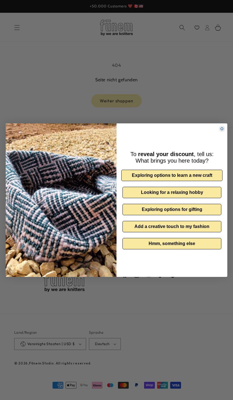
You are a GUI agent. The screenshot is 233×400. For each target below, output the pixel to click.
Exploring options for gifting (172, 209)
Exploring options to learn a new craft (172, 175)
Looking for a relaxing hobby (172, 192)
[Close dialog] (222, 129)
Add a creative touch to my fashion (171, 226)
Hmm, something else (172, 243)
